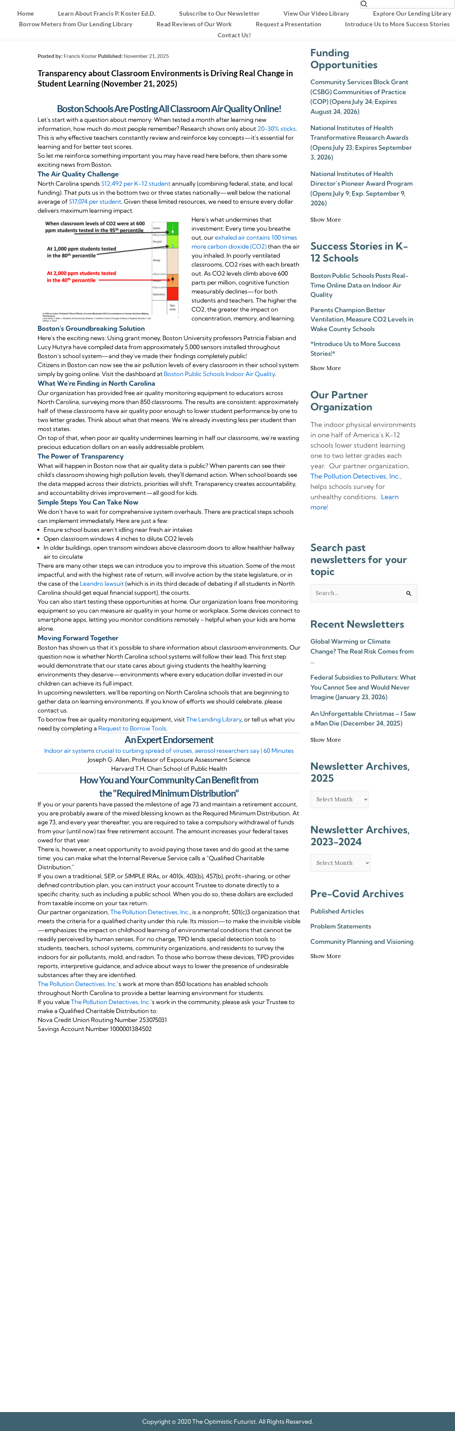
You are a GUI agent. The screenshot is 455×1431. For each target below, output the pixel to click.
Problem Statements (340, 926)
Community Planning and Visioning (362, 941)
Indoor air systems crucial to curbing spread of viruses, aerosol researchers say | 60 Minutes (169, 750)
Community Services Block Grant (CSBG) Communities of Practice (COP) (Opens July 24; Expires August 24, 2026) (359, 96)
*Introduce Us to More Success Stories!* (355, 348)
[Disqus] (169, 1123)
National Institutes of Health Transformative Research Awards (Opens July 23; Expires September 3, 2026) (361, 142)
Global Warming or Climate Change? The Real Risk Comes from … (362, 651)
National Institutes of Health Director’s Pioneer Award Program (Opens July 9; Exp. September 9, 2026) (361, 188)
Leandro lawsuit (102, 583)
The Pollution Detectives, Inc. (150, 912)
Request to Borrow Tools (132, 728)
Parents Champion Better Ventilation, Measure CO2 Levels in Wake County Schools (361, 319)
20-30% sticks (276, 128)
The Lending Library (213, 719)
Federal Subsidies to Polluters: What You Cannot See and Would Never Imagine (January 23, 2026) (363, 687)
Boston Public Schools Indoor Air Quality (219, 374)
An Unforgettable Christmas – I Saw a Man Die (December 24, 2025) (363, 718)
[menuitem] (25, 13)
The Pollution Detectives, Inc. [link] (355, 476)
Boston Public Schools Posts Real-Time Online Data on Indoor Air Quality (359, 285)
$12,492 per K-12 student (136, 183)
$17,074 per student (95, 201)
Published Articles (337, 911)
